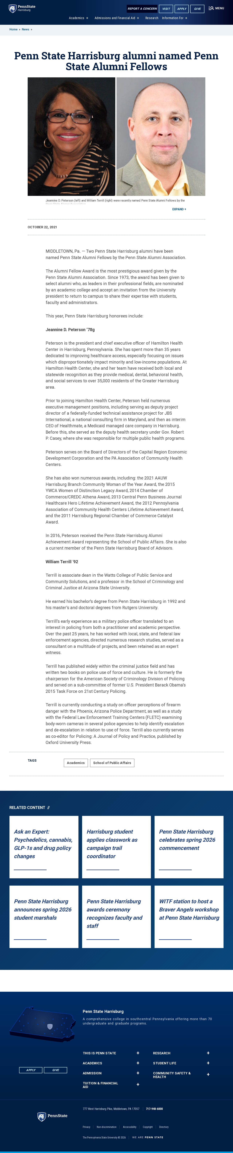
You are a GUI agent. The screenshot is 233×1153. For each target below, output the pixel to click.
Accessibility (129, 1127)
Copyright (148, 1127)
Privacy (86, 1127)
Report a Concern (142, 8)
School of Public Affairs (112, 763)
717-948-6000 (154, 1109)
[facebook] (24, 1052)
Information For (173, 18)
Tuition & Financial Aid (100, 1085)
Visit (166, 9)
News (25, 29)
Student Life (164, 1063)
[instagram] (62, 1052)
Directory (164, 1127)
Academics (76, 18)
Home (13, 29)
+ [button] (138, 1053)
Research (152, 18)
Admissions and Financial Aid (115, 18)
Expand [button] (178, 209)
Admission (92, 1073)
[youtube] (52, 1052)
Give (197, 9)
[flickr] (43, 1052)
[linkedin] (33, 1052)
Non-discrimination (106, 1127)
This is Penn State (99, 1053)
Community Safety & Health (172, 1075)
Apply (181, 9)
